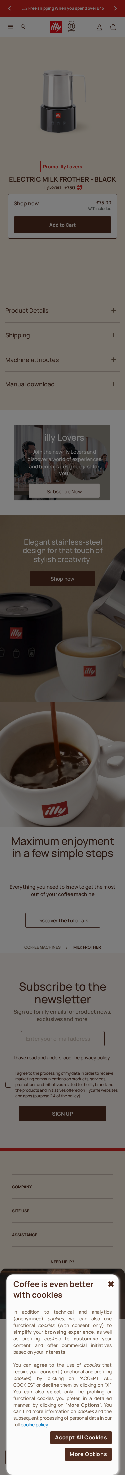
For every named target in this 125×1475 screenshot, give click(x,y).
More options (88, 1454)
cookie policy (34, 1424)
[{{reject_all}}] (110, 1284)
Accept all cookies (81, 1437)
